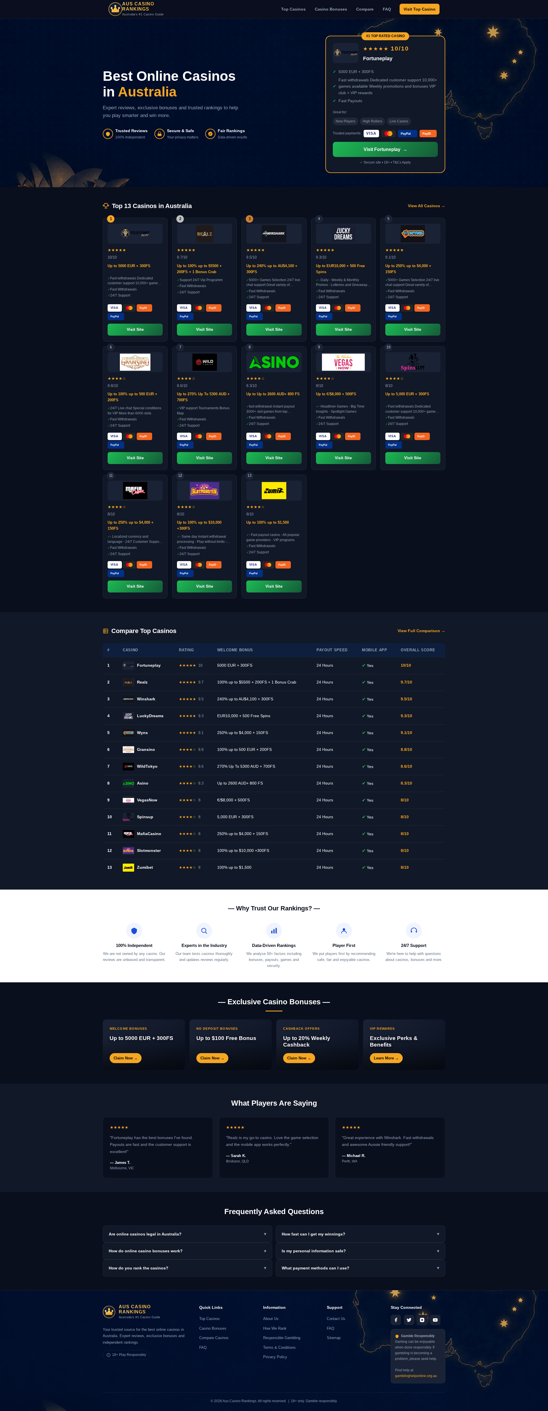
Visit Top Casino (420, 9)
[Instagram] (422, 1320)
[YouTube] (435, 1320)
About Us (271, 1319)
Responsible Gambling (281, 1338)
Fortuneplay (149, 665)
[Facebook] (396, 1320)
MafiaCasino (149, 833)
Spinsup (145, 817)
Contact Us (336, 1319)
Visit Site (135, 329)
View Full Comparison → (421, 631)
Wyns (142, 732)
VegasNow (147, 800)
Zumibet (145, 867)
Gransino (146, 749)
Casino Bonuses (331, 9)
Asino (142, 783)
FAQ (387, 9)
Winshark (146, 699)
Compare (365, 9)
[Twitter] (409, 1320)
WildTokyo (147, 766)
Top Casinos (293, 9)
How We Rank (275, 1328)
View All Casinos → (426, 206)
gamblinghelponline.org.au (416, 1376)
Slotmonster (149, 850)
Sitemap (334, 1338)
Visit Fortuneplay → (385, 149)
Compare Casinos (214, 1338)
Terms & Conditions (279, 1347)
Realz (142, 682)
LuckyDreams (150, 715)
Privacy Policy (275, 1357)
